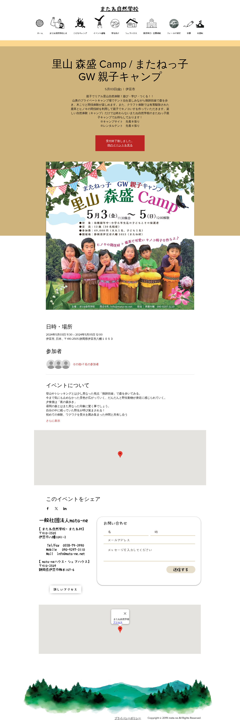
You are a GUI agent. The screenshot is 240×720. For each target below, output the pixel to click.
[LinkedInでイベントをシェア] (65, 508)
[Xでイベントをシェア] (56, 508)
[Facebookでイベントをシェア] (47, 508)
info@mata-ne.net (71, 553)
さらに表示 (53, 420)
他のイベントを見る (120, 145)
